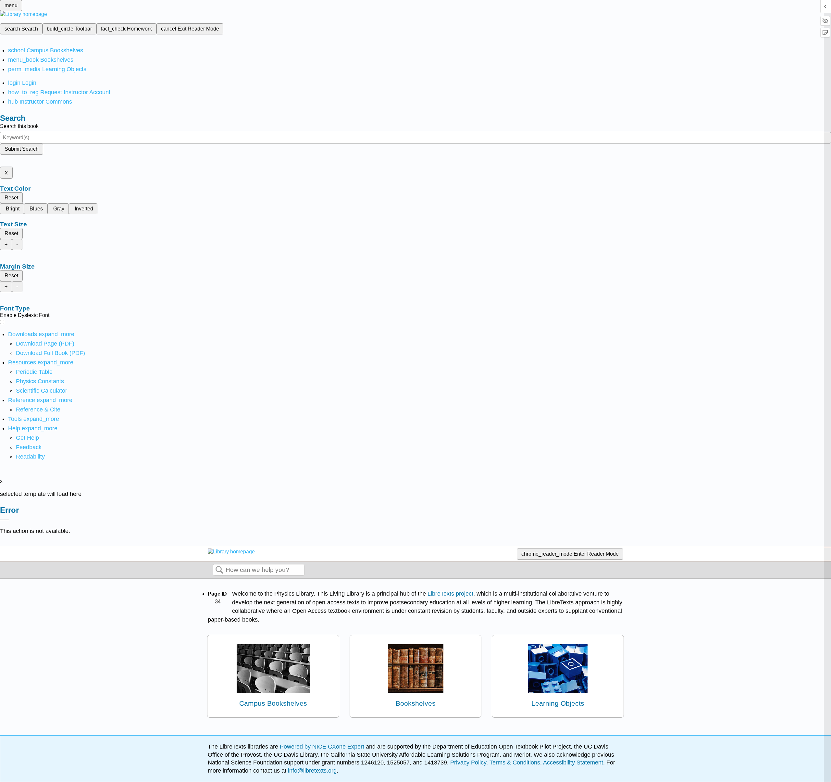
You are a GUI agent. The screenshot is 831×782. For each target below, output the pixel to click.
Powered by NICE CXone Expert (323, 746)
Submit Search (22, 149)
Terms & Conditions (515, 762)
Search (219, 570)
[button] (29, 447)
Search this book (19, 126)
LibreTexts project (450, 593)
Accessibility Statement (573, 762)
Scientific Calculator (41, 390)
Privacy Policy (468, 762)
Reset (11, 197)
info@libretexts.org (311, 770)
